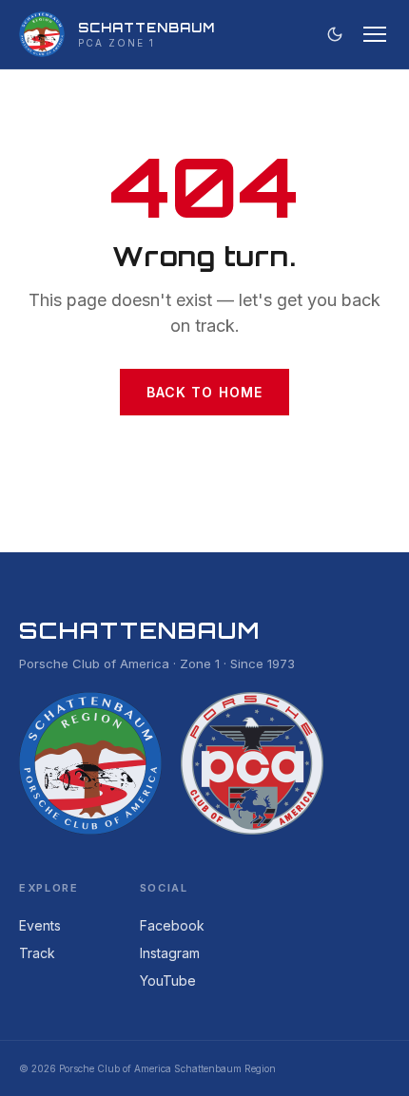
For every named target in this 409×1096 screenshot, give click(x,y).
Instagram (170, 953)
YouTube (168, 980)
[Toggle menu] (375, 34)
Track (37, 953)
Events (40, 925)
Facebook (172, 925)
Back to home (204, 392)
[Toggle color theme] (335, 34)
